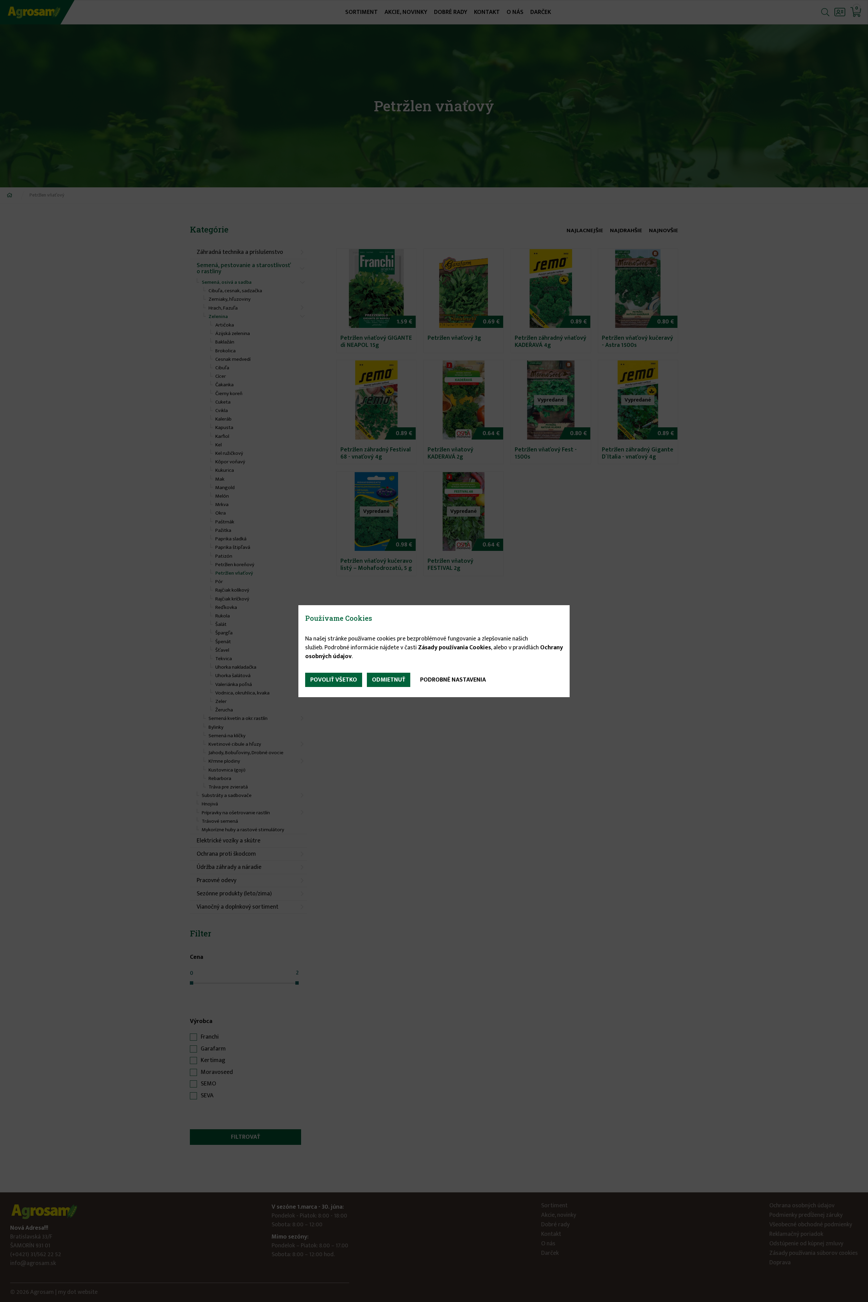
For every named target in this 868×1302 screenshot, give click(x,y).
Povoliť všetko (333, 680)
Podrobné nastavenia (453, 680)
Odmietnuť (388, 680)
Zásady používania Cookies (454, 648)
